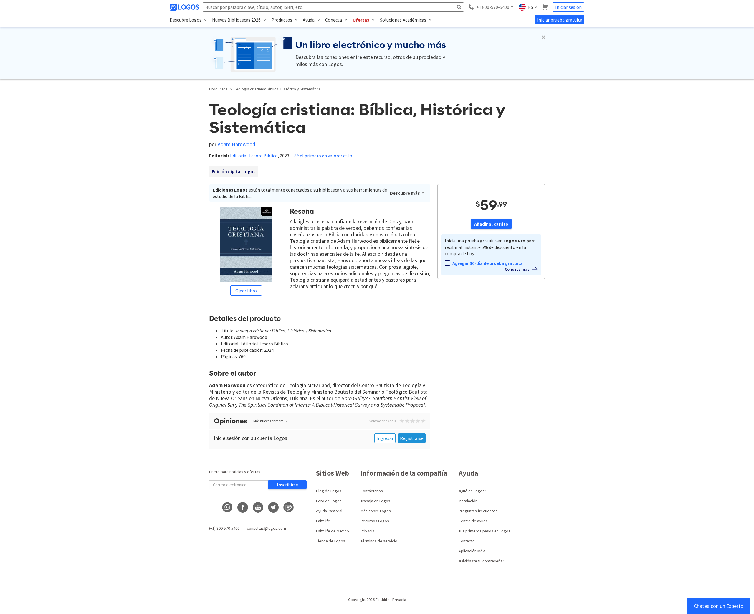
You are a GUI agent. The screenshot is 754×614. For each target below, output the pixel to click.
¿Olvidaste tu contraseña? (481, 561)
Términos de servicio (379, 541)
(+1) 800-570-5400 (224, 528)
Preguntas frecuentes (478, 511)
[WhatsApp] (227, 507)
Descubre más (405, 193)
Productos (218, 89)
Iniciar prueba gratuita (559, 20)
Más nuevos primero (268, 421)
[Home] (185, 7)
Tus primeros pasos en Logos (484, 531)
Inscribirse (287, 485)
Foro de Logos (329, 501)
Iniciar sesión (568, 7)
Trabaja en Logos (375, 501)
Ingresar (384, 438)
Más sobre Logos (376, 511)
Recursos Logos (375, 521)
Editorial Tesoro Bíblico (254, 156)
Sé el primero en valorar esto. (323, 156)
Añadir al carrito (491, 224)
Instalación (468, 501)
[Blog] (288, 507)
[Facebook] (242, 507)
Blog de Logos (328, 490)
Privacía (367, 531)
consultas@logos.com (266, 528)
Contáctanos (372, 490)
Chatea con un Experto (718, 606)
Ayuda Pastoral (329, 511)
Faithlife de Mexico (332, 531)
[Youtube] (258, 507)
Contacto (467, 541)
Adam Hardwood (236, 144)
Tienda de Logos (330, 541)
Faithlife (323, 521)
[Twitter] (273, 507)
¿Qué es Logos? (472, 490)
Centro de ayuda (473, 521)
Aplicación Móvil (473, 551)
